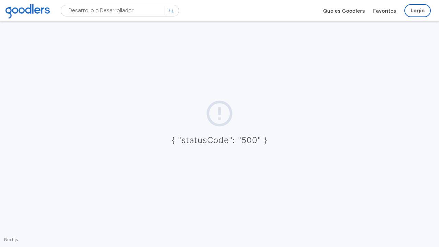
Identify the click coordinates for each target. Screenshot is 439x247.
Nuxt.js (11, 239)
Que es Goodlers (344, 11)
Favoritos (384, 11)
